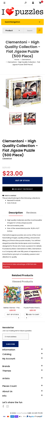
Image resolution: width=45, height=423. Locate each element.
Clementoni (7, 158)
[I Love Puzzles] (22, 11)
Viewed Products (22, 281)
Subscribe (10, 344)
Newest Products (13, 200)
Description (16, 212)
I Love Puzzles (21, 413)
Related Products (22, 275)
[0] (40, 3)
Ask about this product (23, 189)
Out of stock (11, 203)
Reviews (31, 212)
